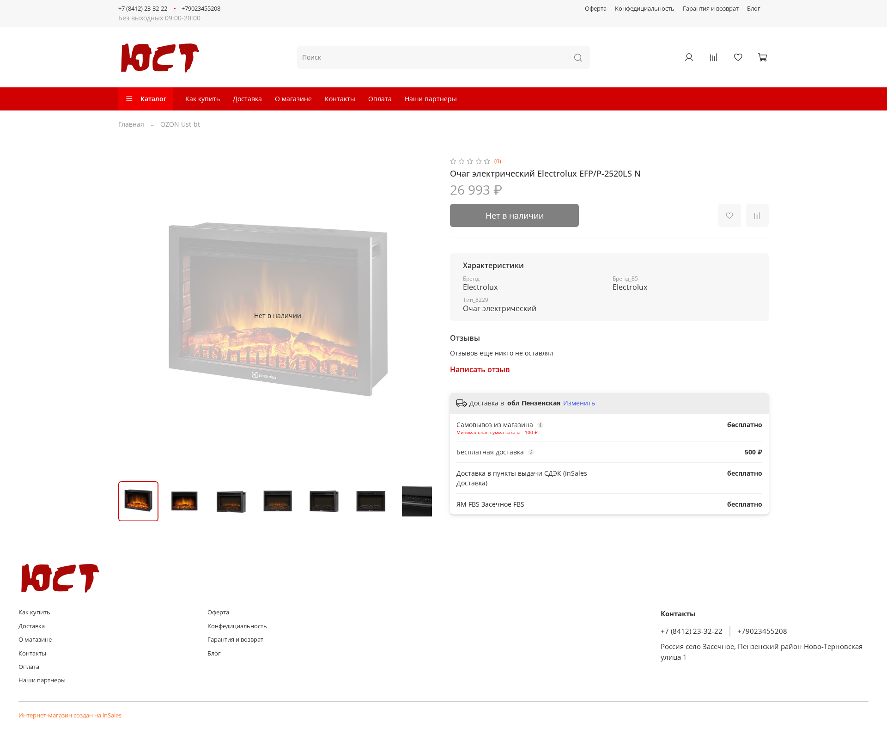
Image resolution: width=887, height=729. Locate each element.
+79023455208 (201, 8)
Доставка (247, 98)
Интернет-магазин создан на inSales (70, 715)
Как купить (202, 98)
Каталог (153, 98)
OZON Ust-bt (180, 124)
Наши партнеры (431, 98)
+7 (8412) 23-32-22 (142, 8)
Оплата (380, 98)
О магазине (293, 98)
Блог (753, 8)
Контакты (340, 98)
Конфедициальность (644, 8)
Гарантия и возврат (711, 8)
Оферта (596, 8)
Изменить (579, 403)
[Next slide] (424, 315)
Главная (131, 124)
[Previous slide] (131, 315)
